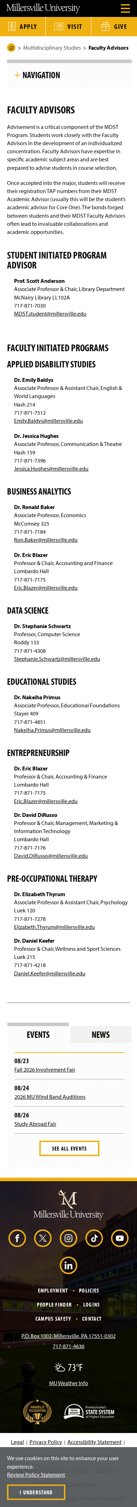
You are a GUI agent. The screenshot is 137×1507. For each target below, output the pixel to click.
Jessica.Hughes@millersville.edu (51, 468)
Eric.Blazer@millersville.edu (46, 587)
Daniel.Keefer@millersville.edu (49, 973)
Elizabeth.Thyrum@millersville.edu (54, 926)
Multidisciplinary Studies (52, 47)
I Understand (36, 1492)
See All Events (69, 1148)
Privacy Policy (46, 1441)
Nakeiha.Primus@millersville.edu (52, 729)
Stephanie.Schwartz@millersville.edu (57, 658)
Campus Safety (53, 1318)
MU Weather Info (68, 1383)
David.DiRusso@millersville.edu (51, 855)
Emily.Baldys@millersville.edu (48, 420)
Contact (92, 1318)
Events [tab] (38, 1034)
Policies (89, 1290)
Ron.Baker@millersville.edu (46, 539)
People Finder (54, 1304)
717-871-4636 (68, 1346)
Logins (91, 1304)
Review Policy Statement (36, 1474)
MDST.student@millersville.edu (50, 313)
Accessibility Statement (94, 1441)
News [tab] (101, 1034)
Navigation (41, 74)
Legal (17, 1441)
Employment (53, 1290)
